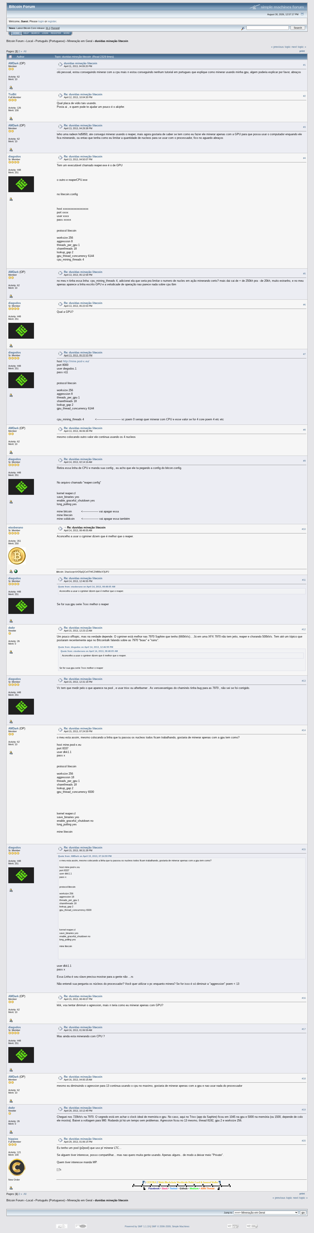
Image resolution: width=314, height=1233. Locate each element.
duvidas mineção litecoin (111, 41)
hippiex (13, 1138)
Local (29, 41)
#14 (304, 730)
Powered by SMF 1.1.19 (137, 1226)
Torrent (55, 28)
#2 (304, 96)
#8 (304, 429)
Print (302, 51)
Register (56, 33)
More (67, 33)
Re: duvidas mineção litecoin (83, 94)
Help (26, 33)
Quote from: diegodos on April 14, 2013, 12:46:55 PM (85, 647)
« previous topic (281, 46)
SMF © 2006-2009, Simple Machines (170, 1226)
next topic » (299, 46)
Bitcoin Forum (15, 41)
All (24, 51)
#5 (304, 273)
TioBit (12, 94)
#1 (304, 65)
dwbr (11, 627)
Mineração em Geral (79, 41)
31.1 (48, 28)
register (52, 21)
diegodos (14, 156)
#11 (304, 580)
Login (45, 33)
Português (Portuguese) (50, 41)
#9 (304, 460)
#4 (304, 158)
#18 (304, 1078)
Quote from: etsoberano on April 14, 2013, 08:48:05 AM (86, 586)
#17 (304, 1029)
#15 (304, 849)
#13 (304, 680)
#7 (304, 354)
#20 (304, 1140)
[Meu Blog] (15, 571)
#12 (304, 629)
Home (16, 33)
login (41, 21)
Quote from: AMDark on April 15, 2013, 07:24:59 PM (85, 856)
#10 (304, 529)
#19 (304, 1109)
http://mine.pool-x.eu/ (76, 361)
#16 (304, 998)
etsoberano (15, 527)
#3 (304, 127)
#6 (304, 304)
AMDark (13, 63)
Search (35, 33)
